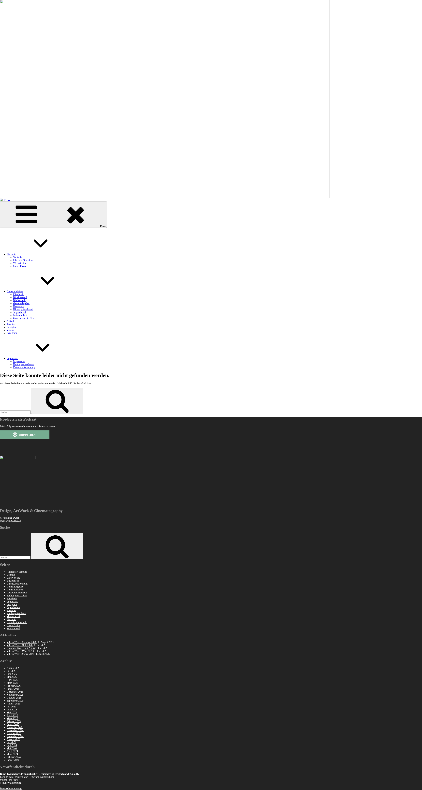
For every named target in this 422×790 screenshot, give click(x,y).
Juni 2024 (12, 745)
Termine (11, 324)
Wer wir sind (20, 263)
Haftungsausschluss (23, 364)
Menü (103, 226)
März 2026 (12, 682)
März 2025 (12, 718)
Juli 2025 (11, 706)
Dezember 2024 (15, 727)
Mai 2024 (12, 748)
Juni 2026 (12, 674)
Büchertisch (19, 300)
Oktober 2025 (14, 697)
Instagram (12, 333)
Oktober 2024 (14, 733)
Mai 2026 (12, 676)
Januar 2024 (13, 760)
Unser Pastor (20, 266)
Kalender (11, 610)
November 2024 (15, 730)
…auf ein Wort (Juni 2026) (21, 648)
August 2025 (13, 703)
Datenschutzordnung (24, 367)
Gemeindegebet (21, 303)
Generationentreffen (23, 318)
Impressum (12, 358)
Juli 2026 (11, 671)
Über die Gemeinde (23, 260)
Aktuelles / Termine (17, 571)
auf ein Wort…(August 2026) (22, 642)
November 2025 (15, 694)
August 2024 (13, 739)
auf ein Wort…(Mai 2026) (20, 651)
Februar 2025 (14, 721)
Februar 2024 (14, 757)
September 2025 (15, 700)
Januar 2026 (13, 688)
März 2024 (12, 754)
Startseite (11, 254)
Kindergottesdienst (23, 309)
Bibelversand (20, 297)
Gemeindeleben (15, 291)
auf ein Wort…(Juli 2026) (20, 645)
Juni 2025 (12, 709)
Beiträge (11, 574)
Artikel (10, 321)
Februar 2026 (14, 685)
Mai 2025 (12, 712)
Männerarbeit (20, 315)
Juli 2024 (11, 742)
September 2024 (15, 736)
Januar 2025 (13, 724)
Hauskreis (18, 306)
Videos (10, 330)
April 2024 (12, 751)
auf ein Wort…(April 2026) (21, 654)
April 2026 (12, 679)
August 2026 (13, 668)
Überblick (18, 294)
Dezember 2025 (15, 691)
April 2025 (12, 715)
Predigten (11, 327)
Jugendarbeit (19, 312)
